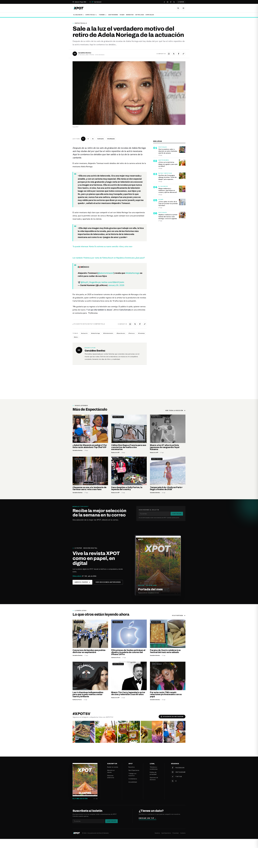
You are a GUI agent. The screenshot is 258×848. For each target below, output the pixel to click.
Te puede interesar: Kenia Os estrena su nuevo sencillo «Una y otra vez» (102, 246)
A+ (93, 138)
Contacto (182, 833)
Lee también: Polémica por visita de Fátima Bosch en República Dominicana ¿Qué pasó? (109, 258)
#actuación (84, 333)
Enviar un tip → (147, 818)
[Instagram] (167, 2)
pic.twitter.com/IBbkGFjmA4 (111, 282)
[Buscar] (178, 8)
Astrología (139, 14)
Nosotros (131, 767)
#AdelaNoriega (132, 273)
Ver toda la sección (174, 410)
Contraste (100, 138)
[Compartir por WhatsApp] (169, 54)
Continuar (176, 513)
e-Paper (181, 2)
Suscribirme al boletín (149, 509)
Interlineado (111, 138)
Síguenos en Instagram (173, 716)
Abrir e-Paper (81, 582)
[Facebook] (170, 2)
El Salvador (77, 14)
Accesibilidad (132, 782)
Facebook (180, 768)
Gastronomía (113, 14)
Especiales (150, 14)
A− (83, 138)
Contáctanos (132, 779)
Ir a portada (177, 615)
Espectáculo (90, 14)
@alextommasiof (106, 273)
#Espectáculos (121, 333)
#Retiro (76, 337)
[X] (174, 2)
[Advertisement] (129, 384)
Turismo (102, 14)
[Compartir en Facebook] (179, 54)
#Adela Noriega (95, 333)
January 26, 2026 (116, 285)
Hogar (122, 14)
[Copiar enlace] (183, 54)
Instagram (180, 772)
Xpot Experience (133, 770)
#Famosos (131, 333)
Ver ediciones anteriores (108, 582)
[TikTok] (164, 2)
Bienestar (130, 14)
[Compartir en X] (174, 54)
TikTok (178, 776)
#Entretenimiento (108, 333)
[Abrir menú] (183, 8)
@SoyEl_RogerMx (89, 282)
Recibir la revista (112, 767)
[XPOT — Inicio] (79, 8)
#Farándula (141, 333)
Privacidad (176, 833)
